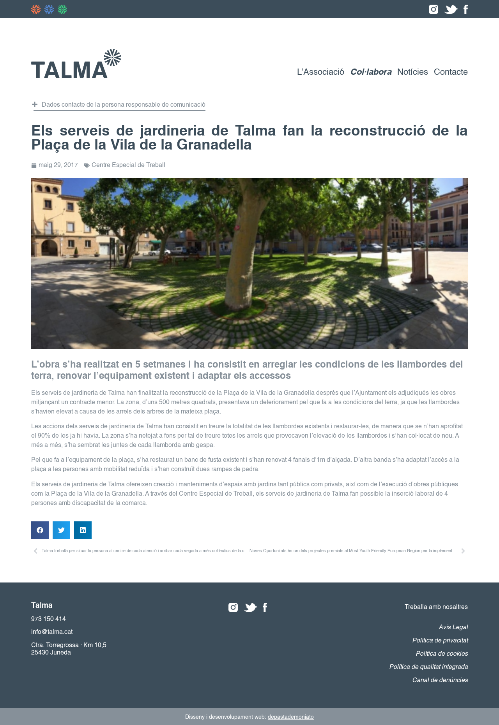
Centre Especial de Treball (128, 165)
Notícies (412, 72)
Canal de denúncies (440, 680)
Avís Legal (453, 628)
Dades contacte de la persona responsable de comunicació (123, 105)
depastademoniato (291, 717)
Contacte (451, 72)
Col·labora (370, 72)
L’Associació (320, 72)
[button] (119, 106)
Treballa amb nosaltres (436, 607)
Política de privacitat (440, 641)
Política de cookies (442, 654)
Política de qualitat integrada (428, 667)
